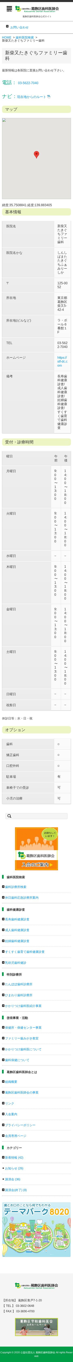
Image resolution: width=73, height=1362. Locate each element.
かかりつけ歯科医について (23, 1049)
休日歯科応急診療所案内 (22, 897)
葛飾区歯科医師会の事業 (22, 1092)
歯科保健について (17, 1060)
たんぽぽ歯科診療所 (18, 984)
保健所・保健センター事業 (23, 1027)
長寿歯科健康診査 (17, 919)
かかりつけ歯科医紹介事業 (23, 1006)
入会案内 (11, 1114)
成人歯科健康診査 (17, 930)
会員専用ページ (15, 1136)
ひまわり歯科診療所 (18, 995)
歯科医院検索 (25, 37)
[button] (36, 154)
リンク (9, 1103)
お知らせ (14, 1168)
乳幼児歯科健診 (15, 962)
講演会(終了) (16, 1190)
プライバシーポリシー (20, 1125)
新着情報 (14, 1157)
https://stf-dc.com (62, 361)
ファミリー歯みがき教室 (22, 1038)
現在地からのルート (31, 97)
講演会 (12, 1179)
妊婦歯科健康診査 (17, 941)
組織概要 (11, 1081)
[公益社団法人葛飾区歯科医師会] (37, 8)
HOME (6, 37)
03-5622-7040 (28, 83)
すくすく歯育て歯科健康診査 (25, 951)
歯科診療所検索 (15, 887)
